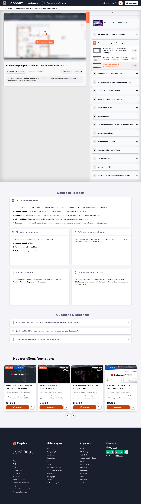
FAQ (14, 464)
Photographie (51, 477)
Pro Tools (83, 480)
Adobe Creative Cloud (88, 458)
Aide (14, 461)
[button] (68, 416)
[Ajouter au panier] (32, 407)
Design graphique (53, 452)
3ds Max (83, 483)
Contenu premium (44, 42)
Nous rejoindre (18, 476)
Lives (105, 3)
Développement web (54, 467)
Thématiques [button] (54, 443)
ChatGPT (83, 477)
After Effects (84, 470)
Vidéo (49, 464)
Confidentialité (18, 470)
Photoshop (84, 452)
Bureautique (51, 458)
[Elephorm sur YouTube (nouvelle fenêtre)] (26, 452)
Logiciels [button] (85, 443)
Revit (82, 449)
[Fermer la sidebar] (87, 17)
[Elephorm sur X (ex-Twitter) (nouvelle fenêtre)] (20, 452)
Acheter (19, 407)
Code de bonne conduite (22, 489)
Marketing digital (53, 483)
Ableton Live (84, 464)
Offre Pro (16, 473)
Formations (19, 8)
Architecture (51, 455)
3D (48, 461)
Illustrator (83, 467)
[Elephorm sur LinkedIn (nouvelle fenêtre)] (31, 452)
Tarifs (114, 3)
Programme (116, 13)
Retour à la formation (17, 71)
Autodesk (83, 455)
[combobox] (71, 3)
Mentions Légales (19, 480)
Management (52, 474)
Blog (14, 486)
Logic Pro (83, 474)
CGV (14, 467)
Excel (82, 461)
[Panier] (120, 3)
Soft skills (50, 480)
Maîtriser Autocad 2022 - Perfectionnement (41, 8)
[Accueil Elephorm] (21, 443)
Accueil (10, 8)
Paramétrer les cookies (21, 483)
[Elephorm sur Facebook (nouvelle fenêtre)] (15, 452)
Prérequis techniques (20, 492)
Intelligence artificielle (54, 470)
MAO (48, 449)
